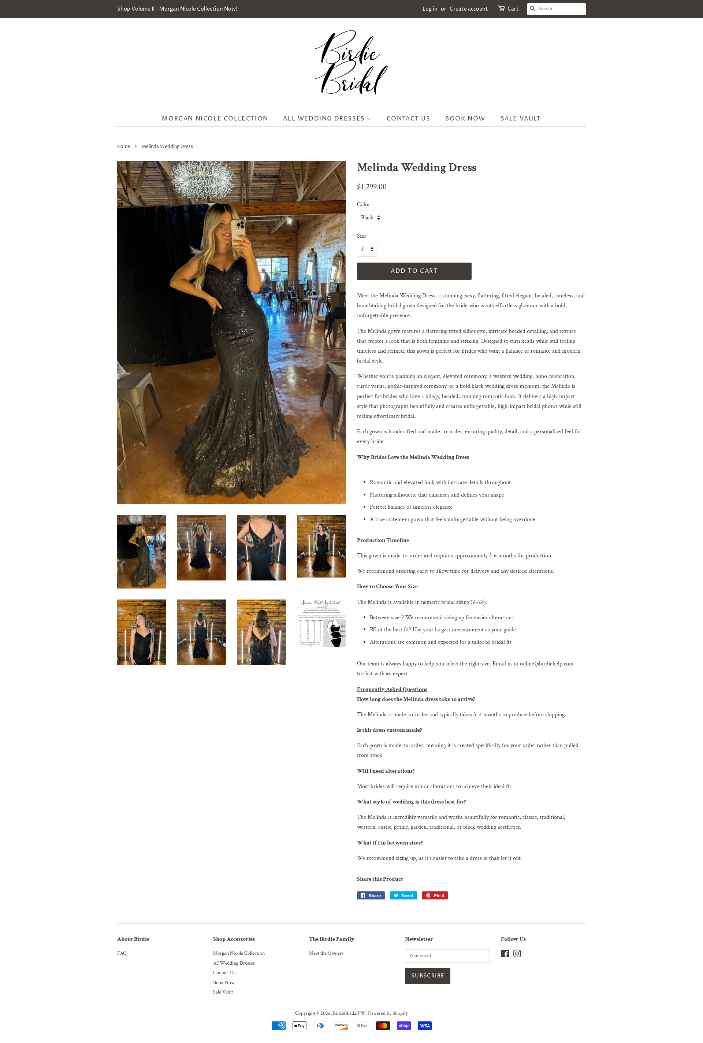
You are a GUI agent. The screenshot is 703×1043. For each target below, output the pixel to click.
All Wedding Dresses (325, 119)
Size (361, 236)
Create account (469, 8)
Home (123, 147)
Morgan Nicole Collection (215, 119)
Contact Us (409, 119)
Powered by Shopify (388, 1013)
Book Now (465, 119)
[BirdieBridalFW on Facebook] (505, 955)
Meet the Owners (326, 953)
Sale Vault (521, 119)
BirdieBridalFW (349, 1013)
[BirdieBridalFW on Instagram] (517, 955)
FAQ (122, 953)
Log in (430, 8)
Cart (513, 8)
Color (363, 204)
